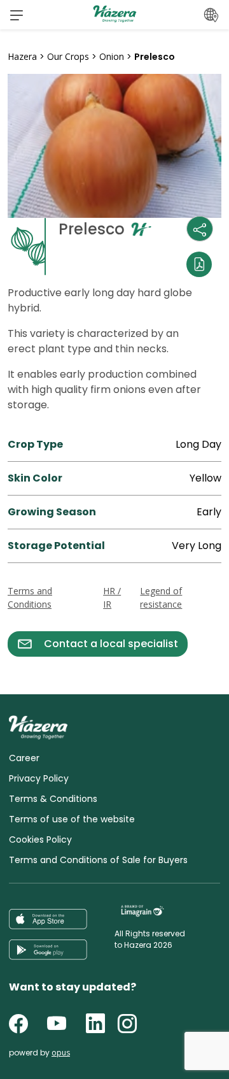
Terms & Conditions (53, 798)
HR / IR (112, 597)
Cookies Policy (40, 839)
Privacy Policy (39, 778)
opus (61, 1052)
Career (24, 758)
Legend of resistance (161, 597)
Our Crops (68, 56)
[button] (16, 14)
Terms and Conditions (30, 597)
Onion (111, 56)
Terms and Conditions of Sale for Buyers (98, 860)
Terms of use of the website (72, 819)
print (20, 664)
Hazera (22, 56)
